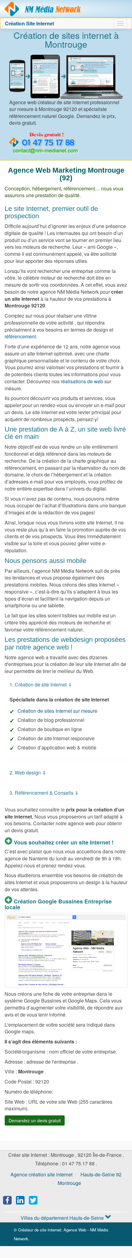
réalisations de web (82, 381)
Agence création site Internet (43, 9)
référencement (20, 336)
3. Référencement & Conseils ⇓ (44, 792)
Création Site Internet (29, 23)
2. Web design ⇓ (28, 772)
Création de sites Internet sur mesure (57, 710)
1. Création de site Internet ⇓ (41, 684)
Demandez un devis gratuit (35, 1120)
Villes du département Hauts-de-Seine (63, 1217)
